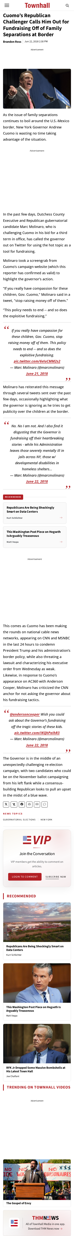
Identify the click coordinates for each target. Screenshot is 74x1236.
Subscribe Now (56, 877)
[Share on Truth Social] (14, 804)
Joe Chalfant (12, 1076)
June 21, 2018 (37, 373)
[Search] (67, 5)
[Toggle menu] (7, 5)
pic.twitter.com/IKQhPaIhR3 (37, 732)
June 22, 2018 (37, 481)
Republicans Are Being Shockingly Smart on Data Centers (35, 948)
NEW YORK (47, 819)
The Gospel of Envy (18, 1203)
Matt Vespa (11, 1015)
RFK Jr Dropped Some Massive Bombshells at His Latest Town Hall (35, 1069)
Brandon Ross (12, 42)
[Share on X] (6, 804)
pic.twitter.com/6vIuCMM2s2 (37, 361)
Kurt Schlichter (14, 955)
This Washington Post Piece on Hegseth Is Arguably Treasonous (33, 1009)
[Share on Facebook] (22, 804)
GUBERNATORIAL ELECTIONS (19, 819)
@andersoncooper (25, 714)
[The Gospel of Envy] (37, 1179)
